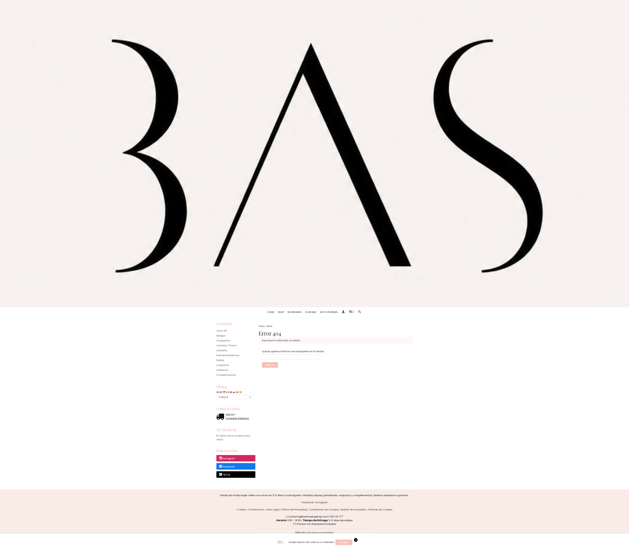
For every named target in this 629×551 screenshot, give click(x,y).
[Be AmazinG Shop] (314, 153)
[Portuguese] (230, 393)
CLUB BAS (310, 312)
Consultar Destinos (237, 418)
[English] (217, 393)
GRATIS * (231, 414)
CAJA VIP (221, 330)
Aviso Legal (272, 509)
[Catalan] (241, 393)
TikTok (226, 474)
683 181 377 (336, 516)
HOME (270, 312)
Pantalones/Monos (227, 355)
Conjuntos (222, 365)
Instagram (229, 458)
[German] (224, 393)
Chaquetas (223, 340)
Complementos (226, 375)
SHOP (281, 312)
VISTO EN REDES (329, 312)
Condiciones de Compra (324, 509)
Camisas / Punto (226, 345)
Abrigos (220, 335)
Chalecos (222, 370)
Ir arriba (241, 509)
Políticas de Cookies (380, 509)
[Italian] (227, 393)
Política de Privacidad (294, 509)
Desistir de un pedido (353, 509)
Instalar (343, 542)
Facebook (229, 466)
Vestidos (221, 350)
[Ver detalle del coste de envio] (221, 417)
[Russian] (234, 393)
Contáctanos (256, 509)
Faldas (220, 360)
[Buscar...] (359, 312)
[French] (221, 393)
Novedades (295, 312)
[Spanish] (237, 393)
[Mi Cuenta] (343, 312)
